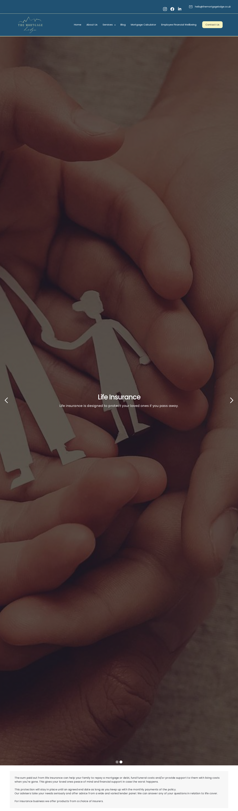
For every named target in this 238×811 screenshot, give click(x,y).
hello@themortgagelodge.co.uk (213, 6)
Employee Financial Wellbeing (178, 24)
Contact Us (212, 24)
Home (77, 24)
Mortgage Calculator (143, 24)
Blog (123, 24)
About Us (91, 24)
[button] (109, 25)
